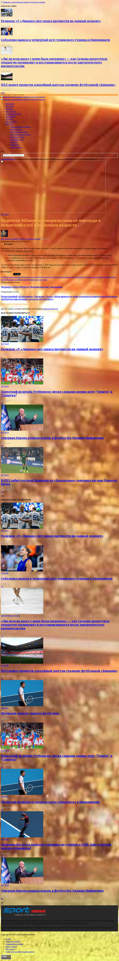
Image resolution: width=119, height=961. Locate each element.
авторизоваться (50, 309)
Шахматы (14, 144)
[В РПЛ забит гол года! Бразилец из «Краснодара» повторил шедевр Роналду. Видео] (22, 472)
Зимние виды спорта (20, 127)
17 (2, 636)
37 (2, 856)
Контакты (10, 949)
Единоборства (13, 114)
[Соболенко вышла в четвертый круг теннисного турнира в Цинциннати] (7, 34)
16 (2, 403)
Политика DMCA (13, 941)
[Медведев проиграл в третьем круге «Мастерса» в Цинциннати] (22, 794)
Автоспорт (11, 121)
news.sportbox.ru (20, 272)
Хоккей (9, 109)
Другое (9, 124)
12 (2, 679)
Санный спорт (17, 139)
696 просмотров (8, 239)
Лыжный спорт (17, 137)
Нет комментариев (31, 239)
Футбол (9, 106)
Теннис (9, 119)
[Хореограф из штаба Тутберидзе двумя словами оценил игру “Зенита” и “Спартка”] (22, 384)
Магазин (10, 104)
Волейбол (11, 116)
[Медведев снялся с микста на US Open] (22, 705)
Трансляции (16, 147)
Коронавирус (16, 129)
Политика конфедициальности (20, 951)
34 (2, 492)
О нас (8, 939)
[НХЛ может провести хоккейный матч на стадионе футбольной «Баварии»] (7, 79)
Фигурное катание (19, 132)
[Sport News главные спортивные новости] (24, 916)
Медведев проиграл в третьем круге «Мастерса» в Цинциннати (50, 802)
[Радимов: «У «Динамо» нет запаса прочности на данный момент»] (7, 15)
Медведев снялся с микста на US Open (30, 713)
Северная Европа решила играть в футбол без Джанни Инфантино (52, 438)
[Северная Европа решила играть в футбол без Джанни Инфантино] (22, 430)
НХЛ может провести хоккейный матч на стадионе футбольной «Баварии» (58, 85)
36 (2, 446)
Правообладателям (14, 944)
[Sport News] (23, 2)
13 (2, 586)
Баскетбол (11, 111)
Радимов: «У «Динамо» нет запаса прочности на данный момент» (51, 21)
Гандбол (14, 142)
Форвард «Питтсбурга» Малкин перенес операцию (32, 287)
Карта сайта (11, 946)
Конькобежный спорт (20, 134)
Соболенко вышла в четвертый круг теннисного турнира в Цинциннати (55, 40)
